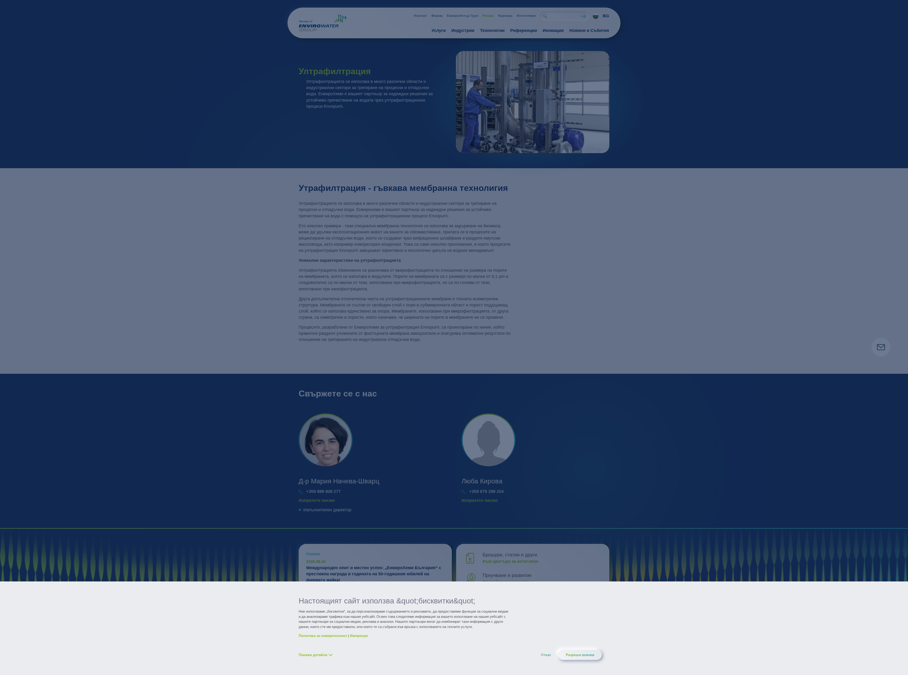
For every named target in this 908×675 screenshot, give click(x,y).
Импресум (359, 636)
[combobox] (599, 16)
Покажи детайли (313, 655)
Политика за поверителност (323, 636)
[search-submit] (545, 16)
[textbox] (599, 16)
